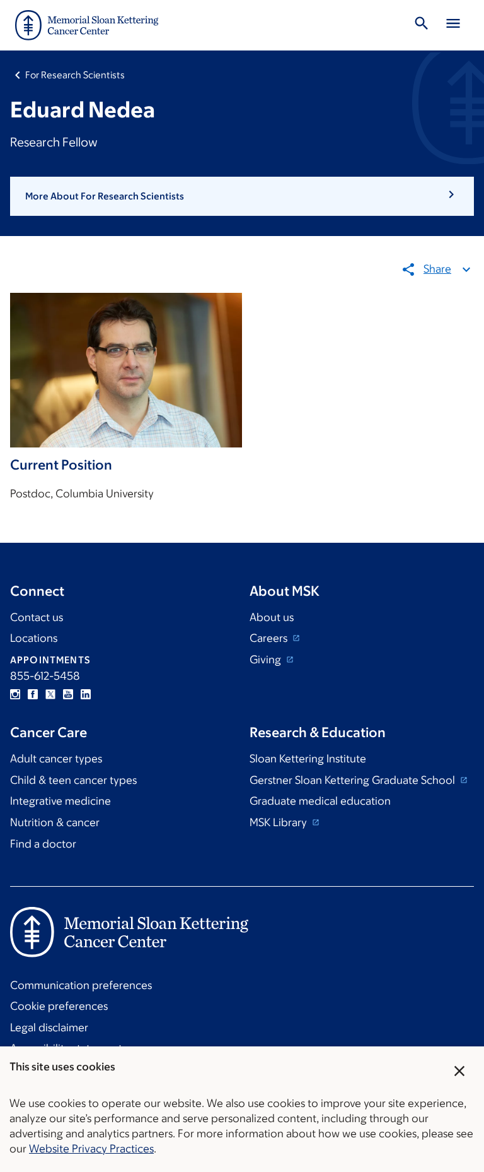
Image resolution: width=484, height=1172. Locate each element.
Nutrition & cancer (55, 822)
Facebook (33, 694)
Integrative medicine (60, 801)
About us (272, 617)
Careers (270, 638)
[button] (242, 196)
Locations (33, 638)
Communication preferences (81, 985)
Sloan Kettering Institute (308, 758)
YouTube (68, 694)
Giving (267, 659)
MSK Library (279, 822)
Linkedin (86, 694)
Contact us (36, 617)
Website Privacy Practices (91, 1148)
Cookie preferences (59, 1006)
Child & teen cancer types (73, 780)
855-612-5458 (45, 676)
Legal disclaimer (49, 1027)
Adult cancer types (56, 758)
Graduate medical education (320, 801)
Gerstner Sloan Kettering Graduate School (354, 780)
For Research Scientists (75, 74)
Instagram (15, 694)
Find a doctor (43, 844)
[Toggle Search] (421, 25)
